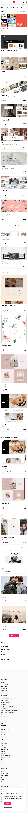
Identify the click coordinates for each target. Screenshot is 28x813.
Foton (2, 719)
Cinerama (3, 725)
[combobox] (20, 11)
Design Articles (5, 773)
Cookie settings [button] (8, 807)
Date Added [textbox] (22, 11)
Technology (4, 747)
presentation (5, 646)
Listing (3, 148)
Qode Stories (4, 777)
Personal (3, 753)
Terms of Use (4, 684)
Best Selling (4, 734)
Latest (3, 732)
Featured (3, 771)
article (3, 654)
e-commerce (5, 657)
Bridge (6, 542)
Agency (3, 739)
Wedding (4, 76)
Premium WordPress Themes (8, 698)
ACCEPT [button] (7, 803)
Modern (3, 764)
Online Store (4, 741)
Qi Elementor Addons (6, 702)
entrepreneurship (6, 649)
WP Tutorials (4, 775)
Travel (2, 745)
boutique (3, 652)
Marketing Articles (6, 782)
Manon (3, 723)
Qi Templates (8, 471)
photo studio (5, 659)
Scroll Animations (5, 755)
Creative (3, 737)
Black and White (5, 757)
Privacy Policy (4, 686)
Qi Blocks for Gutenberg (7, 706)
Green (2, 759)
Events (3, 171)
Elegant (3, 762)
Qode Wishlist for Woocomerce (9, 710)
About (2, 682)
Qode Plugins (4, 700)
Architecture (4, 749)
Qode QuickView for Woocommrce (10, 712)
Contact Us (4, 690)
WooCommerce (5, 743)
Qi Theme (7, 310)
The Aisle (3, 721)
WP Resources (5, 780)
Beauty (3, 751)
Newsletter (4, 688)
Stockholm (7, 571)
